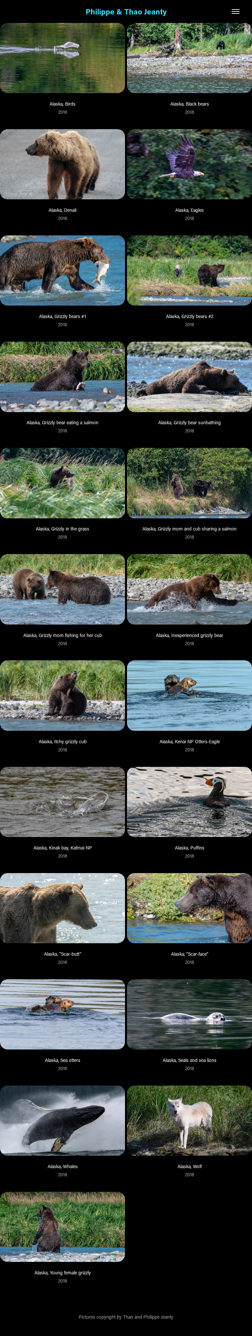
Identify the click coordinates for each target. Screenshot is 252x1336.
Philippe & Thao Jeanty (126, 11)
